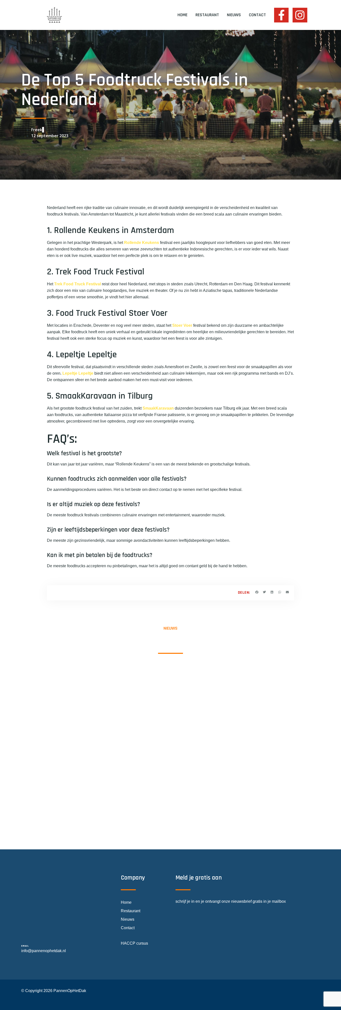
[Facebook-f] (281, 15)
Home (182, 15)
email (25, 945)
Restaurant (207, 15)
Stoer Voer (182, 325)
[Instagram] (300, 15)
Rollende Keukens (141, 242)
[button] (257, 592)
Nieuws (234, 15)
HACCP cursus (134, 943)
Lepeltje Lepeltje (77, 373)
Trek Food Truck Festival (77, 284)
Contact (257, 15)
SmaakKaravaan (158, 408)
